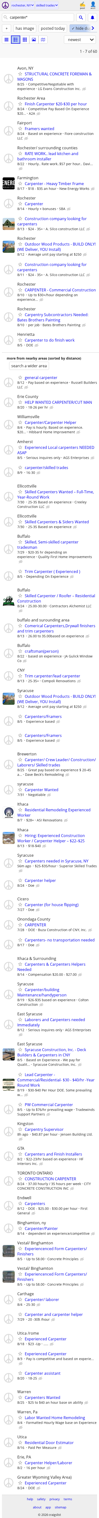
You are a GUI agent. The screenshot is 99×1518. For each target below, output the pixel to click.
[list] (6, 40)
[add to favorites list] (20, 74)
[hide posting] (84, 89)
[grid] (24, 40)
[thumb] (15, 40)
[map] (43, 40)
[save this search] (92, 17)
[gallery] (33, 40)
